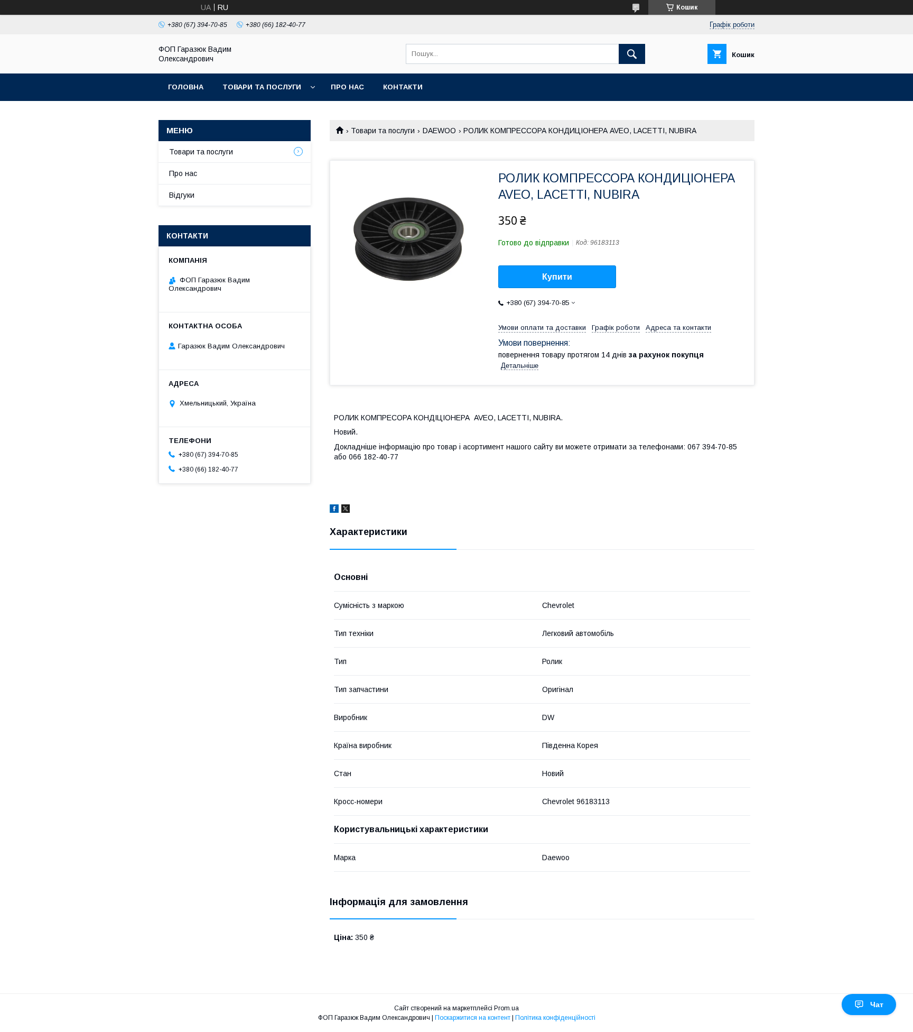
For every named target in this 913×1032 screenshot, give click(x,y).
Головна (185, 87)
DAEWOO (439, 130)
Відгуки (181, 195)
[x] (345, 510)
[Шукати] (632, 54)
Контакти (403, 87)
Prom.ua (506, 1008)
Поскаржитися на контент (472, 1017)
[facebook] (334, 510)
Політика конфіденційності (555, 1017)
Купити (557, 276)
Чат (876, 1004)
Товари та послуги (261, 87)
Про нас (347, 87)
